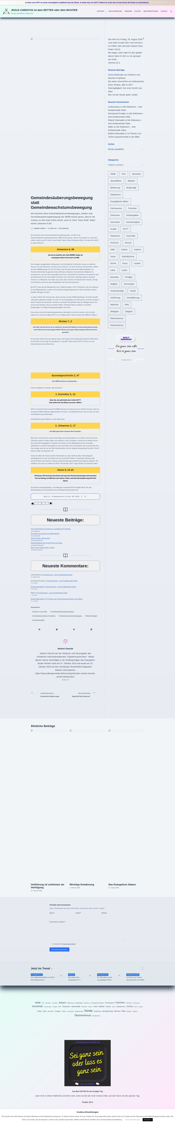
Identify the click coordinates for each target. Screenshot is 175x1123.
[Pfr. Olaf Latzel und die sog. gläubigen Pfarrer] (92, 977)
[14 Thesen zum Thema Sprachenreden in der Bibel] (121, 977)
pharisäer (114, 277)
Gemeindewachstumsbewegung (70, 616)
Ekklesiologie (64, 228)
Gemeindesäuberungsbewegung (62, 612)
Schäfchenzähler (38, 620)
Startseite (100, 11)
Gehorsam (115, 215)
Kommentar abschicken (59, 949)
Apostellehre (116, 181)
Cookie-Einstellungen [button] (132, 1120)
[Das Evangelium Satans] (126, 805)
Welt (127, 304)
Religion (113, 284)
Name (52, 913)
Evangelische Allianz (119, 201)
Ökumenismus (116, 318)
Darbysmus (115, 194)
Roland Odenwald (37, 587)
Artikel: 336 (65, 680)
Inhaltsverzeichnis (115, 11)
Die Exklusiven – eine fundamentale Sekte (57, 575)
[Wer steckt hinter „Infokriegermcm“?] (63, 977)
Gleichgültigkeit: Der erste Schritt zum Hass (46, 543)
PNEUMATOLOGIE (133, 974)
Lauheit (137, 263)
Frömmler (132, 208)
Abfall (112, 174)
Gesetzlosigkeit (133, 222)
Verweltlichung (133, 298)
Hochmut (114, 243)
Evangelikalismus (37, 974)
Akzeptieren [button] (148, 1119)
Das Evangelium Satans (122, 884)
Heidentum (115, 236)
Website (104, 913)
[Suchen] (171, 11)
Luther (124, 270)
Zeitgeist (129, 311)
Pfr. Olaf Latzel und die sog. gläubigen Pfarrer (104, 978)
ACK (124, 174)
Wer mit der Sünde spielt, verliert (43, 548)
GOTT (125, 229)
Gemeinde (115, 222)
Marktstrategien (91, 616)
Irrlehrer (137, 249)
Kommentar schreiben (57, 922)
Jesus (113, 256)
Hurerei (128, 243)
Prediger (129, 277)
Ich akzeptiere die (64, 944)
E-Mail (78, 913)
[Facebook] (39, 629)
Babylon (131, 181)
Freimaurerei (116, 208)
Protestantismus (103, 974)
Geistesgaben (132, 215)
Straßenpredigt (117, 291)
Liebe (112, 270)
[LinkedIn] (91, 629)
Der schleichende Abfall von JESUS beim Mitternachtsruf (42, 978)
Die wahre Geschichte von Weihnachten (45, 534)
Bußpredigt (131, 188)
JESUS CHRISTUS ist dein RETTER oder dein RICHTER (44, 10)
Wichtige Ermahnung (82, 884)
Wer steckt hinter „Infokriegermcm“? (74, 978)
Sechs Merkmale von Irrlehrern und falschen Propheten (51, 529)
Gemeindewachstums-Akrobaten (43, 616)
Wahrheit (114, 304)
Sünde (133, 291)
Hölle (112, 249)
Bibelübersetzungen (151, 11)
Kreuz (125, 263)
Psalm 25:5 (87, 1102)
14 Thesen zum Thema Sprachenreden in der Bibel (64, 599)
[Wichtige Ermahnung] (87, 805)
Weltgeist (114, 311)
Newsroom (128, 11)
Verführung (115, 298)
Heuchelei (130, 236)
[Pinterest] (74, 629)
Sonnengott (129, 284)
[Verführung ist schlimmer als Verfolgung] (49, 805)
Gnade (113, 229)
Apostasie (136, 174)
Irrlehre (124, 249)
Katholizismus (128, 256)
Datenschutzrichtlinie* (69, 944)
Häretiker (71, 974)
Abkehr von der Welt (39, 612)
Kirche (113, 263)
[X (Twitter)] (57, 629)
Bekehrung (115, 188)
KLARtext (137, 11)
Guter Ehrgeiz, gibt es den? (40, 538)
